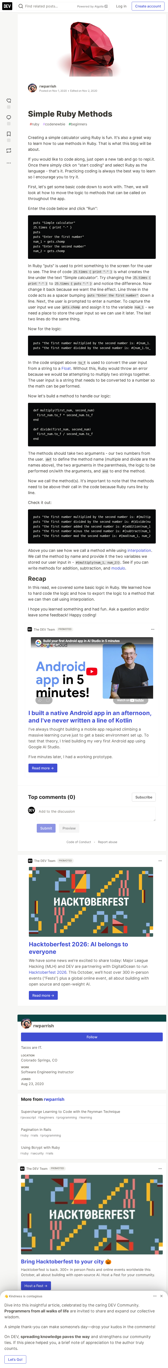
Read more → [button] (43, 768)
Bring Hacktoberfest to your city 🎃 (66, 1261)
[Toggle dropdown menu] (152, 629)
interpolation (139, 550)
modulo (118, 568)
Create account (148, 6)
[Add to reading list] (9, 135)
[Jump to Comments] (9, 119)
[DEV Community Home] (7, 6)
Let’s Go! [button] (15, 1359)
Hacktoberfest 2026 (47, 972)
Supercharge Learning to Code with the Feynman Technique (70, 1114)
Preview (69, 828)
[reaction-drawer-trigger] (8, 102)
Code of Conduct (78, 842)
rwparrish (47, 86)
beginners (78, 124)
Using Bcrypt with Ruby (40, 1150)
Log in (121, 6)
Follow (92, 1037)
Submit (46, 828)
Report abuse (107, 842)
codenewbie (54, 124)
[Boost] (9, 150)
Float (66, 368)
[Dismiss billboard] (161, 1296)
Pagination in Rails (40, 1132)
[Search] (20, 6)
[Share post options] (8, 163)
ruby (34, 124)
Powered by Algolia (90, 6)
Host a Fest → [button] (35, 1286)
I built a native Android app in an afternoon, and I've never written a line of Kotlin (89, 716)
